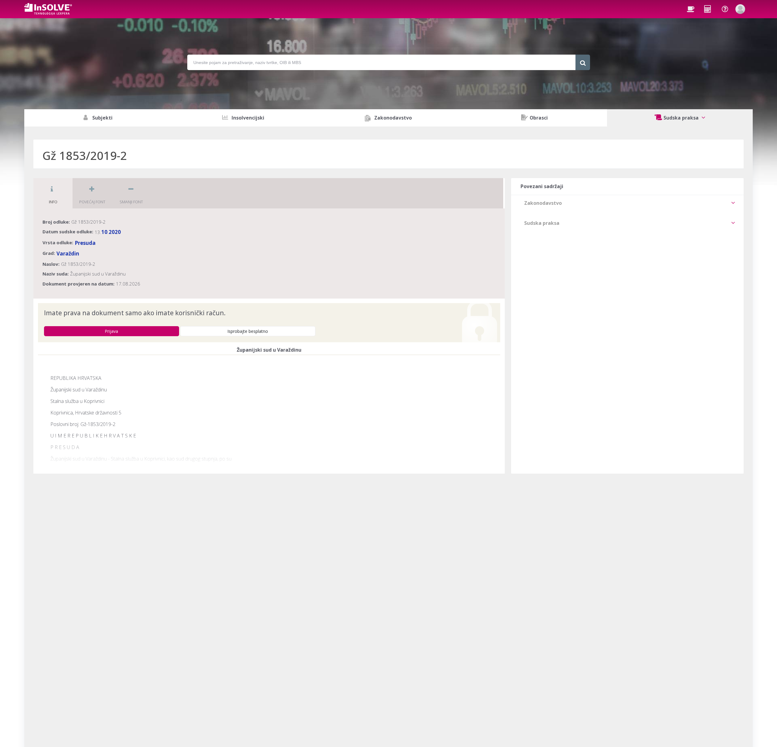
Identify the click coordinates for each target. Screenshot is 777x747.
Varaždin (67, 253)
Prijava (111, 331)
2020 (115, 231)
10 (104, 231)
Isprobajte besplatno (247, 331)
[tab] (627, 203)
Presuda (85, 242)
